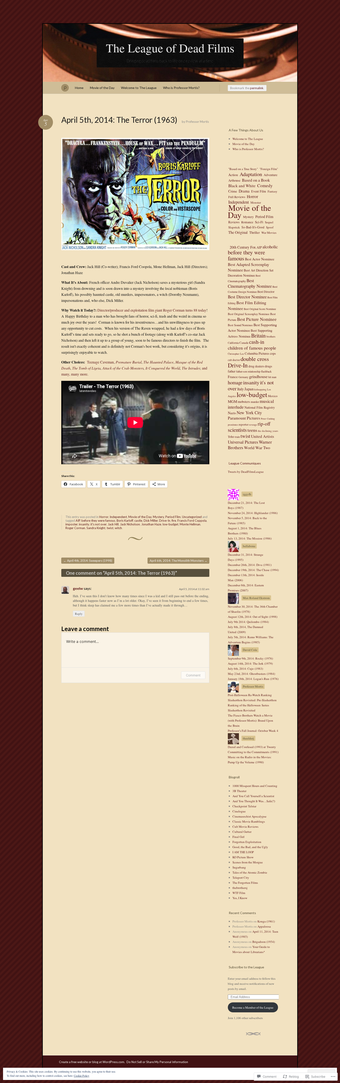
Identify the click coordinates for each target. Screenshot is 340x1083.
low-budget (170, 524)
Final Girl (238, 837)
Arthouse (234, 180)
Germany (243, 377)
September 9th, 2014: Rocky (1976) (250, 658)
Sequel (269, 222)
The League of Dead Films (170, 48)
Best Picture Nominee (257, 319)
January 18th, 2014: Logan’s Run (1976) (253, 679)
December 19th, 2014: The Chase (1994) (253, 570)
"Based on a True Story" (243, 169)
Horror (103, 517)
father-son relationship (248, 371)
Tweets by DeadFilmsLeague (246, 472)
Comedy (265, 185)
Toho (231, 437)
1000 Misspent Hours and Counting (254, 786)
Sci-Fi (259, 222)
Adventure (270, 175)
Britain (258, 335)
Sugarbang (239, 867)
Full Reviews (236, 197)
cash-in (256, 341)
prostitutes (233, 424)
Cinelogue (239, 811)
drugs (268, 366)
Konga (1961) (266, 921)
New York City (249, 412)
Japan (248, 389)
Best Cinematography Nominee (250, 283)
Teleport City (240, 877)
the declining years (268, 431)
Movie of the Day (102, 88)
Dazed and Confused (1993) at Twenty (252, 747)
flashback (266, 371)
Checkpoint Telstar (244, 806)
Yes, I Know (239, 898)
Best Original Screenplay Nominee (248, 314)
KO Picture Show (242, 857)
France (233, 376)
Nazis (232, 412)
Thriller (254, 232)
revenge (253, 424)
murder (255, 402)
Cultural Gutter (241, 832)
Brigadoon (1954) (263, 942)
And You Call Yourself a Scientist (253, 796)
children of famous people (252, 348)
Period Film (173, 517)
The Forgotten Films (245, 883)
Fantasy (272, 191)
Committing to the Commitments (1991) (253, 752)
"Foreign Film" (269, 169)
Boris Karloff (125, 520)
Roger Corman (75, 528)
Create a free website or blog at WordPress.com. (92, 1062)
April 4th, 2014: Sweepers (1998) (87, 560)
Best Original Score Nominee (260, 309)
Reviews (234, 222)
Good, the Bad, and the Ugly (250, 847)
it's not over (98, 524)
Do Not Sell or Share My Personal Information (157, 1062)
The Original (238, 232)
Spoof (269, 227)
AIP (78, 520)
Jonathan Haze (151, 524)
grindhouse (258, 376)
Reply (79, 614)
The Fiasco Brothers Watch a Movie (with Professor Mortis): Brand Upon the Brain (250, 720)
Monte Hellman (190, 524)
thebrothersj (239, 888)
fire (174, 520)
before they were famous (98, 520)
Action (233, 174)
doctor (236, 360)
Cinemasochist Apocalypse (249, 816)
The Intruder (191, 368)
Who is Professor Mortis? (181, 88)
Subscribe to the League (246, 967)
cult (230, 360)
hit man (272, 377)
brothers (270, 336)
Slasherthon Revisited (241, 710)
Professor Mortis (197, 121)
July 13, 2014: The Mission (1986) (250, 538)
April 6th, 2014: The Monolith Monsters (178, 560)
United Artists (262, 436)
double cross (255, 359)
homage (235, 382)
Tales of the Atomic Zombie (249, 872)
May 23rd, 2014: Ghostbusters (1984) (251, 674)
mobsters (244, 401)
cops (273, 353)
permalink (256, 88)
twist (110, 528)
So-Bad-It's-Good (252, 227)
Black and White (242, 185)
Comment (193, 675)
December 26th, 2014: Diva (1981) (250, 565)
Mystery (158, 517)
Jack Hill (113, 524)
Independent (118, 517)
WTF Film (238, 893)
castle (138, 520)
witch (118, 528)
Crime (232, 191)
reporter (243, 424)
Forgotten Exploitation (246, 842)
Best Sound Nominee (240, 325)
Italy (240, 389)
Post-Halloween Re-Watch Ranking (250, 695)
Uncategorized (192, 517)
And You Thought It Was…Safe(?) (253, 801)
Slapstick (234, 227)
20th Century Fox (243, 246)
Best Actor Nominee (259, 258)
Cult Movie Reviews (245, 826)
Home (79, 88)
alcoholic (270, 246)
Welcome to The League (139, 88)
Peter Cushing (268, 418)
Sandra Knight (96, 528)
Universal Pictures (243, 442)
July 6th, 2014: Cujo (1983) (245, 668)
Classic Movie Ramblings (248, 821)
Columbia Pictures (257, 353)
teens (252, 430)
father (231, 371)
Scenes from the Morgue (247, 862)
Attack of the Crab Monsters (123, 368)
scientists (237, 429)
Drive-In (164, 520)
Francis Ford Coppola (192, 520)
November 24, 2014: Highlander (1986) (253, 513)
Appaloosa (264, 926)
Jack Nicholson (130, 524)
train (237, 437)
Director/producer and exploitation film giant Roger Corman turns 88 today (151, 310)
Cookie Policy (81, 1075)
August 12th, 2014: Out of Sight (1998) (252, 617)
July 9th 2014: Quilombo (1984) (248, 622)
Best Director (266, 292)
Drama (244, 191)
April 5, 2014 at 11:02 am (194, 589)
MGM (232, 401)
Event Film (258, 191)
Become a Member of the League (252, 1007)
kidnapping (260, 389)
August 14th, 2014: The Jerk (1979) (250, 663)
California (233, 342)
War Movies (268, 232)
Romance (247, 222)
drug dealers (256, 366)
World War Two (257, 447)
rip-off (264, 423)
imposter (71, 524)
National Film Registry (259, 407)
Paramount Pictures (244, 418)
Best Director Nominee (247, 297)
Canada (243, 343)
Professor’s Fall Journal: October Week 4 (253, 731)
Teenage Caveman (100, 362)
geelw (78, 588)
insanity (84, 524)
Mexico (273, 396)
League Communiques (245, 463)
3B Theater (239, 791)
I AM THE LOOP (243, 852)
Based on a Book (256, 180)
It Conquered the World (162, 368)
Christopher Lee (236, 353)
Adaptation (251, 174)
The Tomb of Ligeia (86, 368)
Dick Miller (151, 520)
